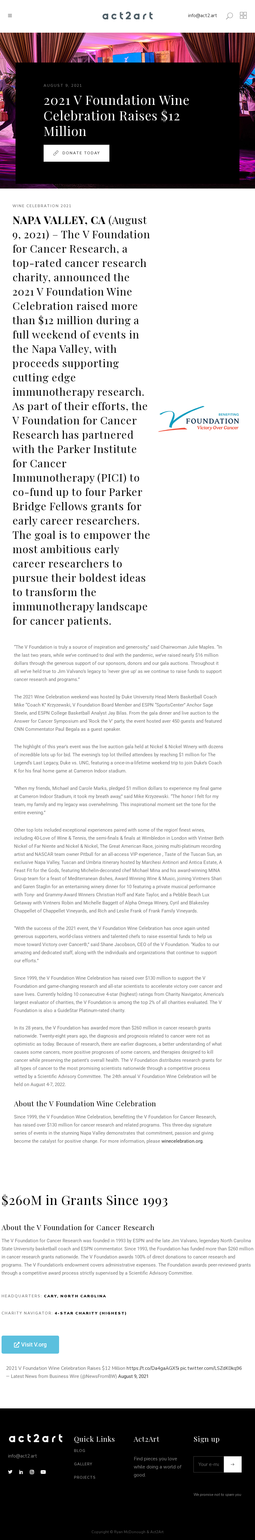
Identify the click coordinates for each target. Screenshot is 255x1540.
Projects (85, 1477)
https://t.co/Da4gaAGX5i (153, 1368)
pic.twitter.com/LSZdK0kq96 (211, 1368)
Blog (80, 1450)
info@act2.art (202, 15)
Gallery (83, 1464)
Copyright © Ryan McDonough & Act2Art (127, 1531)
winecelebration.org (181, 1141)
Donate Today (81, 153)
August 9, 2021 (133, 1376)
